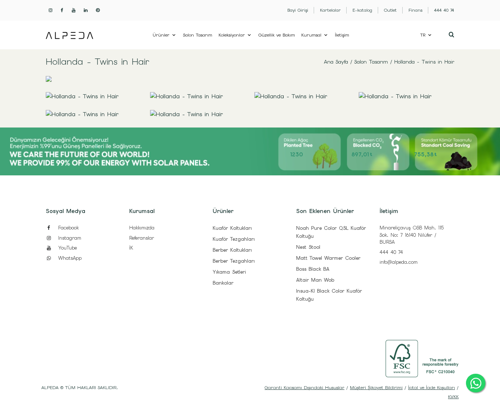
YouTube (66, 248)
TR (422, 35)
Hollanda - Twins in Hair (424, 61)
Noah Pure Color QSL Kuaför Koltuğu (331, 232)
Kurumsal (311, 35)
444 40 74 (391, 252)
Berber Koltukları (232, 250)
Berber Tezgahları (234, 261)
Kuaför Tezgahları (234, 239)
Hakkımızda (141, 228)
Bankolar (223, 283)
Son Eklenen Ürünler (325, 211)
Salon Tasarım (197, 35)
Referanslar (141, 238)
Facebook (67, 228)
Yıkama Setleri (229, 272)
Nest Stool (308, 247)
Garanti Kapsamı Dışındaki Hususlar (304, 388)
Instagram (68, 238)
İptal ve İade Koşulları (431, 388)
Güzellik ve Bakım (276, 35)
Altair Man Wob (315, 280)
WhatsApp (69, 258)
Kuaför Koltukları (232, 228)
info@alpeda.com (399, 262)
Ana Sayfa (336, 61)
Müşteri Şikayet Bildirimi (376, 388)
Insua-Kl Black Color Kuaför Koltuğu (329, 295)
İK (131, 248)
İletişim (342, 35)
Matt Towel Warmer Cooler (328, 258)
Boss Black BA (312, 269)
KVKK (453, 397)
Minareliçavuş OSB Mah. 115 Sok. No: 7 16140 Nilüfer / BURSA (412, 235)
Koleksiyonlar (232, 35)
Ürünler (161, 35)
